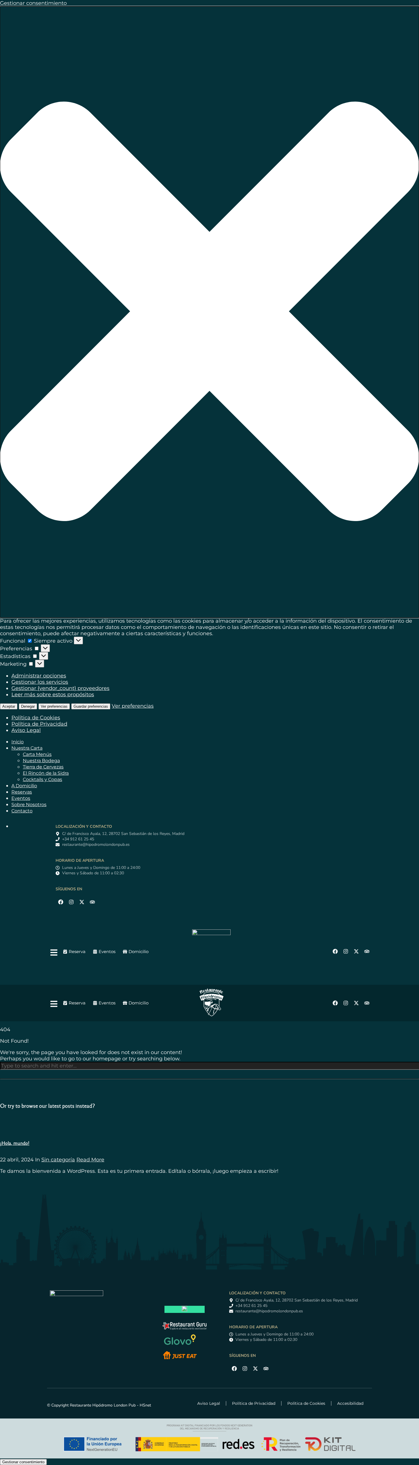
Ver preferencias (54, 706)
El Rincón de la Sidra (46, 773)
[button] (209, 312)
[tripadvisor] (184, 1310)
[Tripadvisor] (92, 902)
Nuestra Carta (26, 748)
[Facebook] (61, 902)
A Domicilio (24, 785)
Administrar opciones (38, 676)
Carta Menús (37, 754)
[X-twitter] (82, 902)
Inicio (17, 741)
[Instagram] (71, 902)
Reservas (21, 792)
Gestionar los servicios (39, 682)
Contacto (21, 811)
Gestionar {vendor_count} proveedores (60, 688)
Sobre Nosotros (28, 804)
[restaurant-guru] (184, 1328)
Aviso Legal (26, 730)
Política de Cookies (35, 718)
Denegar (28, 706)
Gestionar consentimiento (23, 1462)
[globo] (180, 1346)
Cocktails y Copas (42, 779)
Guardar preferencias (91, 706)
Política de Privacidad (39, 724)
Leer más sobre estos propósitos (52, 694)
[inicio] (211, 933)
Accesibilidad (350, 1403)
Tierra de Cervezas (43, 767)
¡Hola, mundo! (14, 1143)
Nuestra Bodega (41, 760)
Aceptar (8, 706)
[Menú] (54, 953)
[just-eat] (180, 1359)
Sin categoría (58, 1160)
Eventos (20, 798)
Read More (90, 1160)
